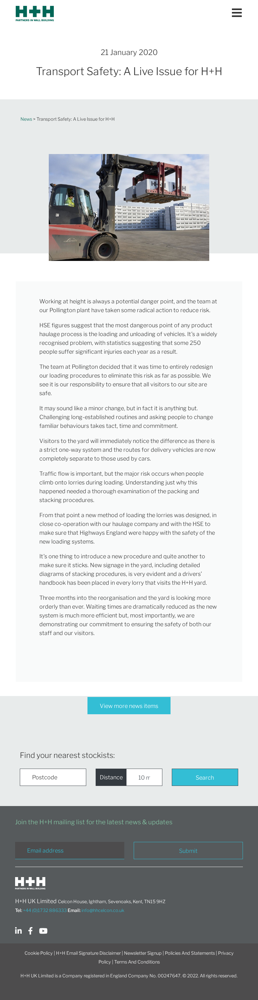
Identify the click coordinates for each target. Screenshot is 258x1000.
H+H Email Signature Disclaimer (88, 953)
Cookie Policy (39, 953)
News (26, 119)
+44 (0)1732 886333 (45, 910)
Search (205, 777)
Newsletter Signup (143, 953)
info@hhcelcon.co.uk (102, 910)
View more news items (129, 706)
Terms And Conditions (137, 962)
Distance (111, 777)
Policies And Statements (190, 953)
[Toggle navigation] (237, 14)
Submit (188, 851)
